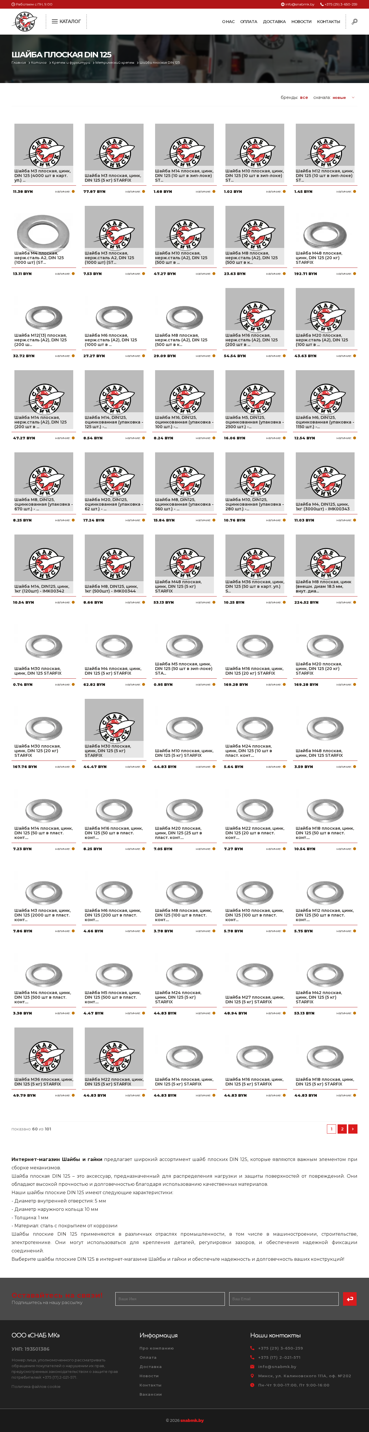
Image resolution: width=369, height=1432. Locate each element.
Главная (19, 63)
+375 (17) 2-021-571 (279, 1357)
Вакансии (151, 1394)
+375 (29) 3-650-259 (341, 4)
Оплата (248, 21)
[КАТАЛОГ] (55, 20)
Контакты (328, 21)
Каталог (39, 63)
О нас (228, 21)
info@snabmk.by (300, 4)
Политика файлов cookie (36, 1386)
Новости (301, 21)
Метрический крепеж (115, 63)
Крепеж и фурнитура (71, 63)
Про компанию (157, 1348)
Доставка (274, 21)
